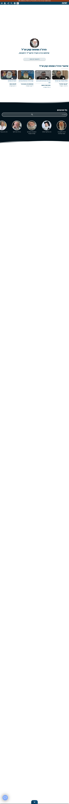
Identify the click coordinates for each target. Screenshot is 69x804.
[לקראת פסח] (9, 79)
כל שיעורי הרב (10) (34, 59)
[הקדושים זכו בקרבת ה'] (26, 79)
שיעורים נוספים (12, 81)
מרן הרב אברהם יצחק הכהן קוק (43, 82)
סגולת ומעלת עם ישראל (61, 81)
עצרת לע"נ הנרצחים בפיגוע (26, 81)
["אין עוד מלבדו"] (60, 79)
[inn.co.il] (18, 3)
